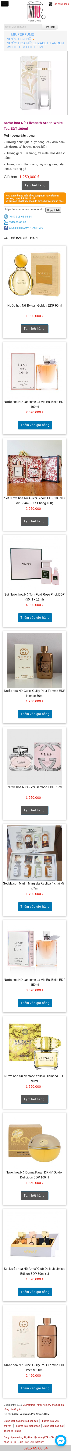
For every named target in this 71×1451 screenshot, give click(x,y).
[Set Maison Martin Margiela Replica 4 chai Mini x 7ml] (34, 853)
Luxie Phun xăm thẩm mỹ (31, 1442)
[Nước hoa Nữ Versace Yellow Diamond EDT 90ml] (34, 1045)
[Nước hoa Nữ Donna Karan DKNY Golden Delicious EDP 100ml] (34, 1141)
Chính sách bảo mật (53, 1426)
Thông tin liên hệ (12, 1431)
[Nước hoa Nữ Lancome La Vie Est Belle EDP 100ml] (34, 371)
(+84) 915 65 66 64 (20, 216)
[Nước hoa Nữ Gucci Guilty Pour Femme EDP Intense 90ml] (34, 1334)
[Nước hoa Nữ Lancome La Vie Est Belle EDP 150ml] (34, 949)
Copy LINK (53, 210)
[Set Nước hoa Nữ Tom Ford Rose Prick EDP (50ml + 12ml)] (34, 564)
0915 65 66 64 (17, 222)
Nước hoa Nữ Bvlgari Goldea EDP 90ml (34, 305)
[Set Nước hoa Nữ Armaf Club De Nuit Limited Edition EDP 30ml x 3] (34, 1238)
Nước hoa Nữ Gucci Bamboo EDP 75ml (35, 787)
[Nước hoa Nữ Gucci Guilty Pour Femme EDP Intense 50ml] (34, 660)
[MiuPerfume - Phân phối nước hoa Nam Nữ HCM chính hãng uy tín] (35, 11)
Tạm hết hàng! (35, 185)
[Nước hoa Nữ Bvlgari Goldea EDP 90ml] (34, 275)
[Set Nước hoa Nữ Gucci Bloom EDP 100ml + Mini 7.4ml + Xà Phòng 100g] (34, 467)
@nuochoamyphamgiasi (26, 228)
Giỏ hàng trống (61, 4)
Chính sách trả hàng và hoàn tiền (21, 1421)
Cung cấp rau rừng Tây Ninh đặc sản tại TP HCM (29, 1437)
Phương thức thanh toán (27, 1426)
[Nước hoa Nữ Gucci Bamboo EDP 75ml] (34, 756)
